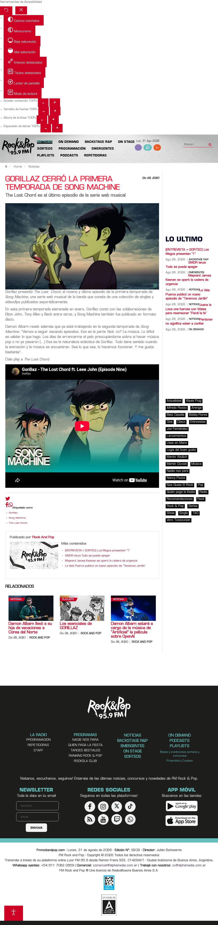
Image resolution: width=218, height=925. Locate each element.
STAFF (38, 750)
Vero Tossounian (178, 520)
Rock (200, 499)
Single (183, 513)
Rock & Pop (175, 506)
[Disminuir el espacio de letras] (45, 128)
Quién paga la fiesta (181, 492)
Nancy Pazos (176, 478)
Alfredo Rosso (177, 408)
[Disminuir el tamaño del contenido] (43, 102)
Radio (203, 492)
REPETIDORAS (38, 745)
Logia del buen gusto (181, 450)
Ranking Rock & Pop (85, 756)
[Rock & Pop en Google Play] (181, 805)
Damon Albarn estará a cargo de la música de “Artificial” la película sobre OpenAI (132, 630)
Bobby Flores (198, 415)
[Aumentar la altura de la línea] (53, 119)
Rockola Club (85, 761)
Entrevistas (198, 422)
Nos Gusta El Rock (180, 485)
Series (193, 506)
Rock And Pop (43, 537)
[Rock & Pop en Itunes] (181, 820)
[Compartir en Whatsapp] (10, 505)
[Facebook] (6, 506)
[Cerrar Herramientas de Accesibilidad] (21, 10)
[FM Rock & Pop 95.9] (17, 146)
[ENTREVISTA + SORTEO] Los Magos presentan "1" (97, 550)
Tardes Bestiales (85, 750)
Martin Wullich (177, 457)
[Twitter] (7, 499)
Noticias (16, 599)
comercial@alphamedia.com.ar (115, 865)
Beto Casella (175, 415)
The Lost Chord (18, 523)
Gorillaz (13, 513)
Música (196, 464)
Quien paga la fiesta (85, 745)
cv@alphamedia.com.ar (189, 865)
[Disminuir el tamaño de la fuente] (43, 111)
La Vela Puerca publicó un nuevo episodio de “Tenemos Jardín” (105, 566)
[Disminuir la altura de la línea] (42, 119)
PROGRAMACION (38, 740)
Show (171, 513)
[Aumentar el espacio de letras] (57, 128)
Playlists (68, 599)
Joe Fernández (177, 429)
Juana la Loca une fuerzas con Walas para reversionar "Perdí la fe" (188, 309)
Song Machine (17, 518)
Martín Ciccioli (177, 464)
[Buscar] (210, 143)
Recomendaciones (180, 499)
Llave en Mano (177, 443)
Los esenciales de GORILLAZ (76, 626)
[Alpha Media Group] (109, 905)
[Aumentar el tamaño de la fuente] (55, 111)
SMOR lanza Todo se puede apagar (87, 556)
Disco (181, 422)
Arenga (196, 408)
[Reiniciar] (6, 10)
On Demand (196, 330)
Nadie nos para (177, 471)
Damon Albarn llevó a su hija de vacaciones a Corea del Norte (30, 628)
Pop (200, 485)
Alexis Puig (193, 401)
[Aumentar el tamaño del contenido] (54, 102)
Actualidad (174, 401)
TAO (195, 513)
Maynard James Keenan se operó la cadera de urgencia (101, 561)
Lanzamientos (176, 436)
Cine (170, 422)
